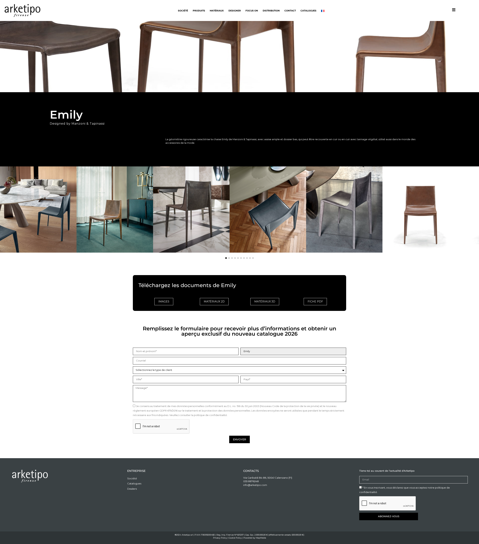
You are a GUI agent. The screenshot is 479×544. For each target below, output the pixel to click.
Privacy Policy (220, 538)
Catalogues (308, 10)
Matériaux (217, 10)
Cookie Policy (235, 538)
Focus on (251, 10)
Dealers (132, 488)
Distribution (271, 10)
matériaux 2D (214, 301)
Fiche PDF (315, 301)
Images (163, 301)
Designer (234, 10)
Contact (290, 10)
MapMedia (261, 538)
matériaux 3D (264, 301)
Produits (199, 10)
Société (183, 10)
